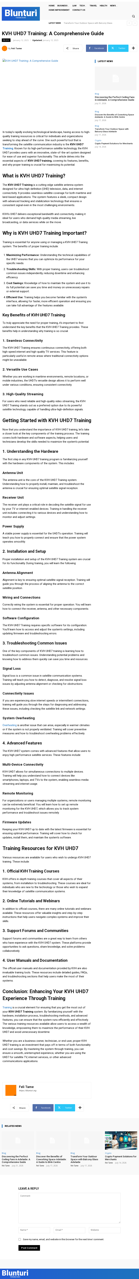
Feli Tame (16, 48)
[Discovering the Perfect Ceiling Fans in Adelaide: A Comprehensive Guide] (115, 78)
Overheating (10, 725)
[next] (135, 23)
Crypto (98, 140)
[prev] (129, 23)
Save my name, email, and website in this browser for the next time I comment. (63, 1239)
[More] (133, 48)
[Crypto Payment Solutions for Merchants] (121, 1140)
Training (8, 148)
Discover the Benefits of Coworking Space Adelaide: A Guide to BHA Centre (114, 116)
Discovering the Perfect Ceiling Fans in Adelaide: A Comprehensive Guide (114, 98)
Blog (6, 40)
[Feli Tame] (5, 48)
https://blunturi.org (27, 1090)
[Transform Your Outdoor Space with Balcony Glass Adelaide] (87, 1140)
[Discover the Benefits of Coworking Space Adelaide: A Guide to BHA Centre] (52, 1140)
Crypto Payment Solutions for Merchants (83, 23)
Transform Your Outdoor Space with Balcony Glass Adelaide (112, 130)
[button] (133, 16)
